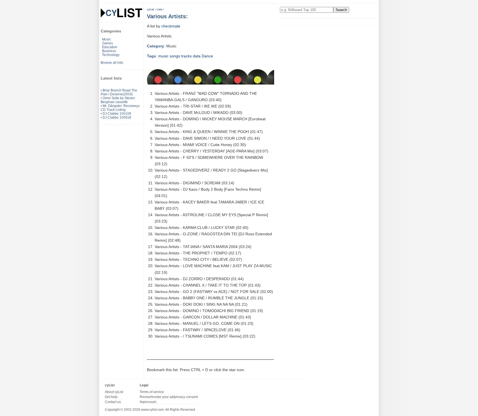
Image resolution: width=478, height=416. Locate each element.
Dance (207, 56)
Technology (110, 55)
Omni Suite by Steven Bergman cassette (118, 100)
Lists (159, 9)
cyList (150, 9)
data (197, 56)
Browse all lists (112, 63)
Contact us (113, 402)
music (163, 56)
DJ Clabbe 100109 (117, 114)
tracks (186, 56)
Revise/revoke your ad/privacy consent (169, 397)
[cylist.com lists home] (121, 13)
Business (109, 51)
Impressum (148, 402)
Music (106, 39)
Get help (111, 397)
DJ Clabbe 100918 (117, 117)
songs (175, 56)
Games (107, 43)
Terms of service (152, 392)
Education (109, 47)
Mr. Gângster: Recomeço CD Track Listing (120, 108)
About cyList (114, 392)
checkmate (170, 26)
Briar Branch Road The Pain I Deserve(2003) (119, 92)
